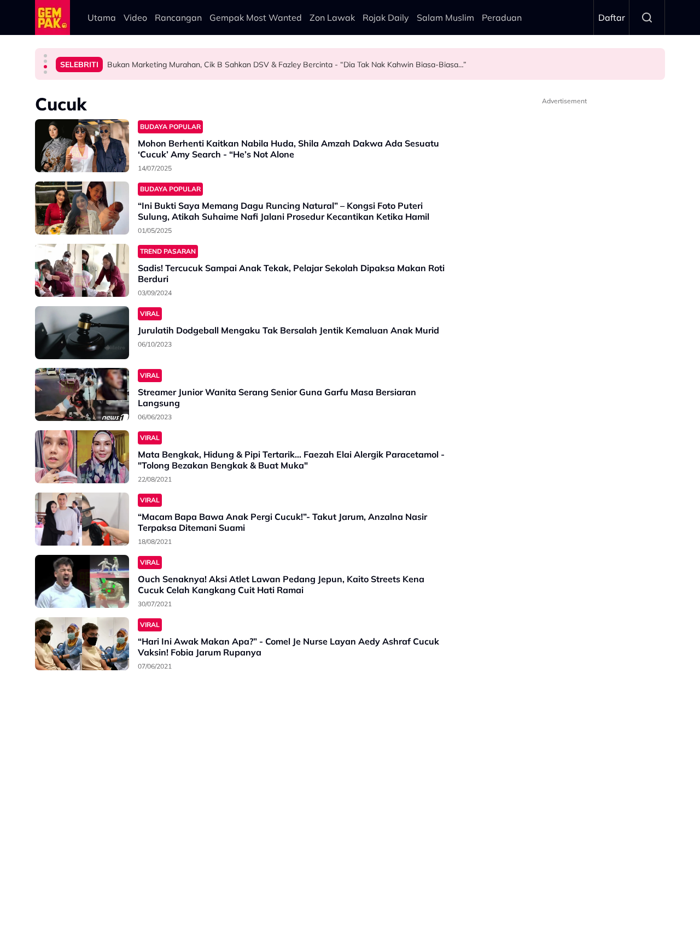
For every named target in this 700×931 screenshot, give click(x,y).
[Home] (52, 17)
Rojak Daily (386, 17)
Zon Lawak (332, 17)
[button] (45, 55)
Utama (102, 17)
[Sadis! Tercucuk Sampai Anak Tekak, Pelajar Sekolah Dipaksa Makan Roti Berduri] (82, 270)
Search (646, 17)
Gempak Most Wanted (255, 17)
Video (135, 17)
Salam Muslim (445, 17)
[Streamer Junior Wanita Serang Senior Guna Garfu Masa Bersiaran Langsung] (82, 394)
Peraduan (502, 17)
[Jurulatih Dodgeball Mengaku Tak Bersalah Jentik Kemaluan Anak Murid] (82, 332)
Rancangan (178, 17)
